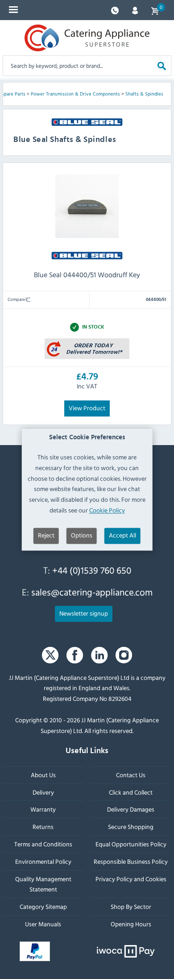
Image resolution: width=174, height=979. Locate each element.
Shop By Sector (131, 906)
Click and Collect (131, 792)
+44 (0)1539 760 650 (91, 570)
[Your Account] (135, 10)
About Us (43, 774)
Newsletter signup (83, 613)
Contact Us (130, 774)
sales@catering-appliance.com (92, 592)
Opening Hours (131, 924)
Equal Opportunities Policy (130, 844)
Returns (43, 826)
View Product (87, 407)
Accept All (122, 535)
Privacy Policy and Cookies (130, 878)
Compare (17, 299)
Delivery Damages (130, 809)
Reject (46, 535)
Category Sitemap (43, 906)
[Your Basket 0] (154, 10)
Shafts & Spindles (144, 93)
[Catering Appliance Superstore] (87, 38)
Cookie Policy (107, 510)
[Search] (161, 65)
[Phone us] (115, 10)
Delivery (43, 792)
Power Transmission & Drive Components (75, 93)
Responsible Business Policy (131, 861)
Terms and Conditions (43, 844)
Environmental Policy (43, 861)
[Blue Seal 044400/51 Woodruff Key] (87, 348)
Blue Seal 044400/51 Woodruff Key (87, 274)
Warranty (43, 809)
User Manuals (43, 924)
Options (81, 535)
